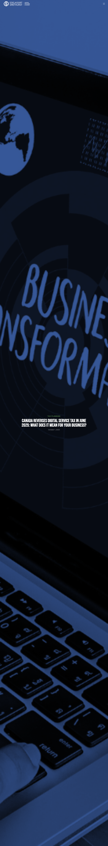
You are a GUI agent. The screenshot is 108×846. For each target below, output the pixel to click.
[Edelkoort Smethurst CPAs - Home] (16, 3)
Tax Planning (54, 416)
